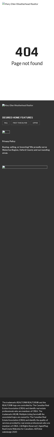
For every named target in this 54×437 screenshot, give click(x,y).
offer (35, 123)
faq (5, 123)
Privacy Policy (8, 141)
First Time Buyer (20, 123)
